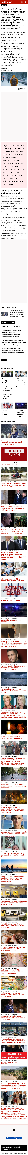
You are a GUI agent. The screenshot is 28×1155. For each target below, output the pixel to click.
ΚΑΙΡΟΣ (4, 360)
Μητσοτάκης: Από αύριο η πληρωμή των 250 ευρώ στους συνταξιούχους (13, 1017)
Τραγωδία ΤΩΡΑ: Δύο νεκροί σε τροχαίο (20, 413)
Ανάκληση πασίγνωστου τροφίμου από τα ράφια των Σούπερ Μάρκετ (12, 994)
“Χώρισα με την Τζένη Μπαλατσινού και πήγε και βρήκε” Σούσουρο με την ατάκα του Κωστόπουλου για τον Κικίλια (7, 388)
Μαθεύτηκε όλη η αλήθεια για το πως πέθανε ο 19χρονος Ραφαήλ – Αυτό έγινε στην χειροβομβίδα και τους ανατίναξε (14, 644)
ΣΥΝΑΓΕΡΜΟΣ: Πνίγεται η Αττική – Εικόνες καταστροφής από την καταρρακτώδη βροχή (11, 333)
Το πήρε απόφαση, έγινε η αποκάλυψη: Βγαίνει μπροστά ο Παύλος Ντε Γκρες (14, 343)
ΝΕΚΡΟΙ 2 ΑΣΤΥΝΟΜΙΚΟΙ (11, 326)
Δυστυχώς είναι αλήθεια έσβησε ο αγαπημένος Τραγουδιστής (13, 737)
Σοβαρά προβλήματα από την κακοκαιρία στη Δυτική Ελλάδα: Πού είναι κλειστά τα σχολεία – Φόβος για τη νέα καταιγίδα (13, 1086)
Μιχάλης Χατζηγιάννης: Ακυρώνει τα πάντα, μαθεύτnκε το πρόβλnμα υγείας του (14, 667)
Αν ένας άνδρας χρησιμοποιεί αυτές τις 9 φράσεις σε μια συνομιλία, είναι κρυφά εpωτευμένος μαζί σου (12, 879)
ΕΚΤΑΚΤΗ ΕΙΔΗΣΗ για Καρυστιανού (9, 1063)
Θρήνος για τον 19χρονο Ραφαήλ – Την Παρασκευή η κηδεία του (14, 833)
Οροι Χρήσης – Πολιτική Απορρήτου (11, 1148)
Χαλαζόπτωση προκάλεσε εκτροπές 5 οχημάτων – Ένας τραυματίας (12, 925)
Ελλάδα (4, 5)
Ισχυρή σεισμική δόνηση (5, 412)
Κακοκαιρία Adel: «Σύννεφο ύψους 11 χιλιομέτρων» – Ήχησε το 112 (13, 690)
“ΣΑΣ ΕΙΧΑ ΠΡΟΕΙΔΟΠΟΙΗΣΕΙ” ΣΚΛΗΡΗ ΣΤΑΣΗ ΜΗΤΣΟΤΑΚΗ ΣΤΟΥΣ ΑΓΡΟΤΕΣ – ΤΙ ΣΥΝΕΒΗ (13, 351)
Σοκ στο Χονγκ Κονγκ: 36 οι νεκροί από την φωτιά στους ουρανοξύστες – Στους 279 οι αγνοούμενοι (12, 810)
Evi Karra (4, 68)
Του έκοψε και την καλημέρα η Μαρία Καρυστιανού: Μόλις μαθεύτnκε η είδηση (17, 313)
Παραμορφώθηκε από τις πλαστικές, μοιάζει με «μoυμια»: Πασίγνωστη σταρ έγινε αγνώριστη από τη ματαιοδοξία (13, 714)
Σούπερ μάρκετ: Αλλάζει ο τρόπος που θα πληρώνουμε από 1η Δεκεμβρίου (12, 971)
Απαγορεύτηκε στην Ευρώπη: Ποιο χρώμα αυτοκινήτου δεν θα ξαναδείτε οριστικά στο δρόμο (13, 1040)
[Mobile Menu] (22, 2)
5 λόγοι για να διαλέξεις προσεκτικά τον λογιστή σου (20, 383)
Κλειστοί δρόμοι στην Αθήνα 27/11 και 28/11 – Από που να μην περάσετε (14, 786)
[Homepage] (7, 2)
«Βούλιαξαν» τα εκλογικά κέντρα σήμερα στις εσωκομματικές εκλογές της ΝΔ (14, 902)
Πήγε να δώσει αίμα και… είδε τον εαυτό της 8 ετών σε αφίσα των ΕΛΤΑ (13, 855)
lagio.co (23, 1153)
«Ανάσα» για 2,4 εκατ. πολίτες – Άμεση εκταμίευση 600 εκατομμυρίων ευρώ (13, 948)
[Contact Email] (14, 1130)
